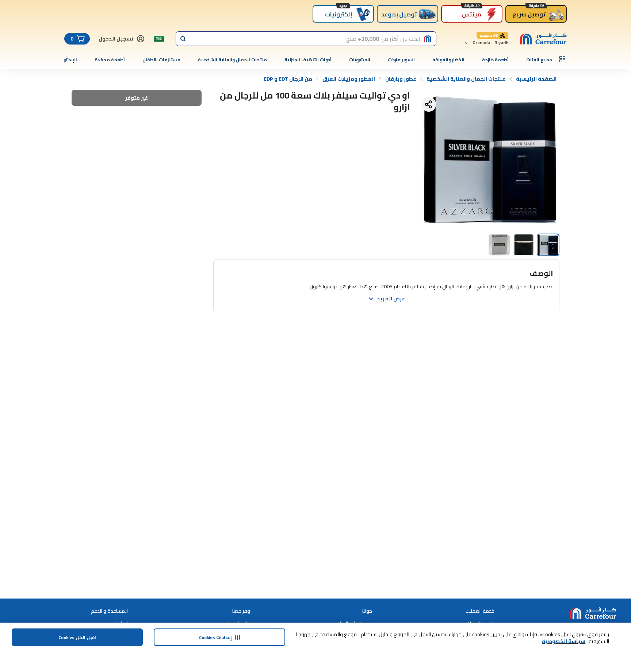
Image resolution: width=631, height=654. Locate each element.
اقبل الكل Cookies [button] (77, 637)
